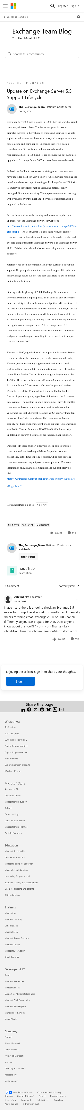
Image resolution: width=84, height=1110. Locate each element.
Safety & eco (43, 1099)
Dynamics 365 (11, 925)
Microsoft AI (10, 913)
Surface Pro (10, 727)
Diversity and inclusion (15, 1068)
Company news (12, 1049)
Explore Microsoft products (17, 764)
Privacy (42, 1096)
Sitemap (9, 1096)
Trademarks (26, 1099)
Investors (9, 1062)
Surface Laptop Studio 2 (16, 739)
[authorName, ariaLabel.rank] (12, 109)
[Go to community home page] (13, 6)
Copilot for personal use (16, 752)
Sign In (75, 6)
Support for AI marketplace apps (20, 993)
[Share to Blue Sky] (48, 709)
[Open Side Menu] (5, 6)
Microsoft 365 (11, 931)
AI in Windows (11, 758)
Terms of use (10, 1099)
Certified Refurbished (15, 820)
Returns (8, 807)
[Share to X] (36, 709)
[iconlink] (12, 570)
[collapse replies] (42, 594)
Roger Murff (14, 486)
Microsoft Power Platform (17, 938)
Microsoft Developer (14, 981)
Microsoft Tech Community (17, 1000)
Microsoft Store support (16, 801)
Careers (8, 1036)
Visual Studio (11, 1018)
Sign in (20, 681)
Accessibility (10, 1074)
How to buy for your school (17, 876)
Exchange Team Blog (17, 16)
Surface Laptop (12, 733)
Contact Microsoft (25, 1096)
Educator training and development (21, 882)
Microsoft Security (13, 919)
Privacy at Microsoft (14, 1055)
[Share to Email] (61, 709)
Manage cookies (58, 1096)
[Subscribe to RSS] (55, 709)
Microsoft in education (15, 851)
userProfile (28, 556)
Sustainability (11, 1080)
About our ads (11, 1103)
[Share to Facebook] (29, 709)
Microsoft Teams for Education (19, 863)
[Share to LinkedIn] (23, 709)
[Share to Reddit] (42, 709)
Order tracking (11, 814)
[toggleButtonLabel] (78, 16)
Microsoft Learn (12, 987)
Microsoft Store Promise (16, 826)
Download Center (13, 795)
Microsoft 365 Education (16, 869)
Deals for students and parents (19, 888)
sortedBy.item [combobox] (67, 586)
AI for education (12, 895)
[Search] (52, 6)
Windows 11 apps (13, 771)
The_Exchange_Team (32, 107)
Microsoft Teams (12, 944)
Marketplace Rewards (15, 1012)
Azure (7, 975)
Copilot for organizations (16, 746)
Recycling (58, 1099)
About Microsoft (12, 1043)
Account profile (12, 789)
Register (63, 6)
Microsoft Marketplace (15, 1006)
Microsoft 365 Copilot (15, 950)
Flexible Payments (13, 833)
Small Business (12, 956)
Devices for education (15, 857)
